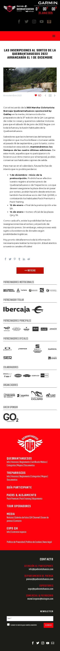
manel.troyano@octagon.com (40, 599)
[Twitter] (10, 259)
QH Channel (35, 517)
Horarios (15, 462)
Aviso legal (47, 542)
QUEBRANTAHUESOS (19, 458)
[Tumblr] (19, 259)
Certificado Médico (39, 462)
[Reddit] (28, 259)
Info (8, 462)
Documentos (29, 465)
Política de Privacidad (16, 542)
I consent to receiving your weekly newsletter (23, 625)
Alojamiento (37, 499)
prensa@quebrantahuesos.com (39, 579)
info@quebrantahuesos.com (41, 569)
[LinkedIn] (24, 259)
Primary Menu (54, 36)
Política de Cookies (34, 542)
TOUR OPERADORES (19, 506)
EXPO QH (12, 528)
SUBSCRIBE (48, 625)
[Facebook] (5, 259)
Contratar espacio (18, 532)
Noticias (10, 517)
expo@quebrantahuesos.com (40, 589)
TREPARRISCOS (16, 473)
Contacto (18, 521)
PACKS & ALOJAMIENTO (21, 495)
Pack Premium (13, 499)
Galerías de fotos (22, 517)
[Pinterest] (14, 259)
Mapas (20, 465)
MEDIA (11, 514)
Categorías (11, 465)
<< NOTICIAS (30, 271)
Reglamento (25, 462)
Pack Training (25, 499)
